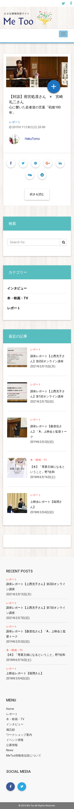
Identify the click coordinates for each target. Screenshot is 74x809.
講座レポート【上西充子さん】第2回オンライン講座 (47, 358)
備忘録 (10, 729)
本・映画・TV (17, 298)
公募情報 (12, 745)
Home (10, 708)
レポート (15, 122)
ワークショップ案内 (19, 734)
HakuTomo (32, 139)
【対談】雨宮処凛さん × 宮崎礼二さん (36, 104)
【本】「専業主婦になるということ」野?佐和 (47, 469)
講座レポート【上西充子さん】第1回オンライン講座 (47, 394)
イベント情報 (14, 740)
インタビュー (17, 288)
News (9, 750)
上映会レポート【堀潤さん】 (46, 504)
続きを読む (37, 194)
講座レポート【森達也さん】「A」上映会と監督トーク (48, 431)
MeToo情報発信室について (23, 755)
